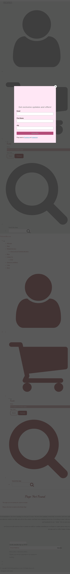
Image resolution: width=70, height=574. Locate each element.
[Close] (55, 86)
